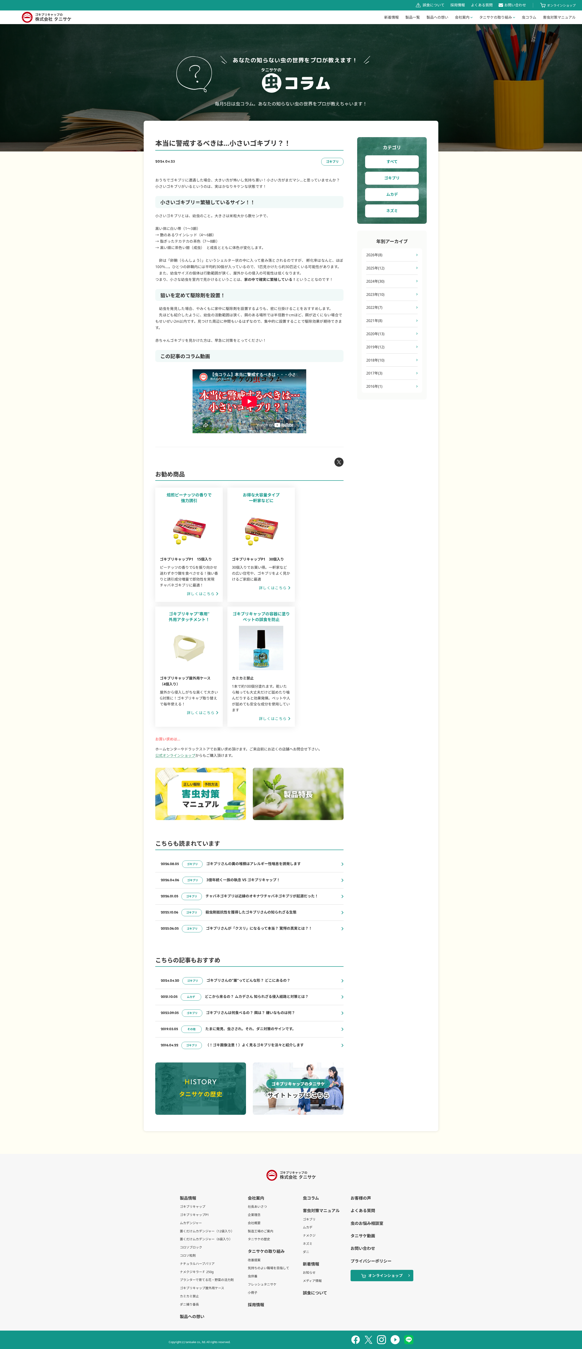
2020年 (375, 333)
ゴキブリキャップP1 (194, 1215)
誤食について (433, 5)
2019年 (375, 347)
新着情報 (391, 17)
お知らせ (309, 1272)
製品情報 (188, 1198)
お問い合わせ (515, 5)
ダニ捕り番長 (189, 1304)
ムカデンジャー (191, 1223)
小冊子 (252, 1292)
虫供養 (252, 1276)
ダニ (306, 1252)
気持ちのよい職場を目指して (268, 1268)
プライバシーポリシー (371, 1261)
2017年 (374, 373)
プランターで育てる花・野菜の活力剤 (207, 1280)
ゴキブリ (392, 178)
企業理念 (254, 1215)
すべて (392, 161)
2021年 (374, 320)
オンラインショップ (561, 5)
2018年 (375, 360)
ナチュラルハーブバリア (197, 1263)
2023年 (375, 294)
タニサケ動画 (363, 1235)
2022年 (374, 307)
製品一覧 (412, 17)
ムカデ (392, 194)
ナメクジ (309, 1235)
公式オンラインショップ (175, 755)
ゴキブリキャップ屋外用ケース (202, 1288)
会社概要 (254, 1223)
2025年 (375, 268)
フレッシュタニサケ (262, 1284)
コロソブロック (191, 1247)
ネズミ (392, 210)
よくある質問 (482, 5)
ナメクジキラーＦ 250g (197, 1272)
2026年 (374, 254)
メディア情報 (312, 1281)
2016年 (374, 386)
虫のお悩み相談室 (367, 1223)
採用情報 (457, 5)
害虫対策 (559, 17)
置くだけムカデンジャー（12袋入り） (207, 1231)
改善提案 (254, 1260)
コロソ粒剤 (188, 1255)
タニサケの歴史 (259, 1239)
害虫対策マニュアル (321, 1210)
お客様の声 (361, 1198)
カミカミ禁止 (189, 1296)
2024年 (375, 281)
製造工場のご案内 (260, 1231)
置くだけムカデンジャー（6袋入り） (206, 1239)
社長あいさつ (257, 1206)
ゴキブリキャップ (192, 1206)
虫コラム (529, 17)
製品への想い (437, 17)
